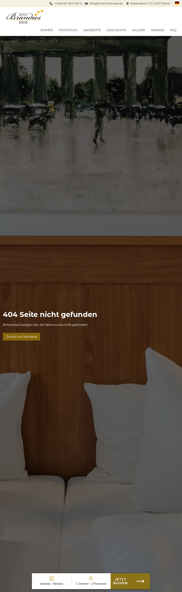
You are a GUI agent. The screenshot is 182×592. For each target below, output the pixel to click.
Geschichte (116, 30)
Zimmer (46, 30)
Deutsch (177, 3)
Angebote (92, 30)
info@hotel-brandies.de (106, 3)
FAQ (173, 30)
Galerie (138, 30)
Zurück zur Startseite (21, 336)
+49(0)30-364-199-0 (68, 3)
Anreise (157, 30)
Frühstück (68, 30)
